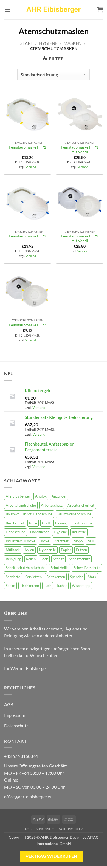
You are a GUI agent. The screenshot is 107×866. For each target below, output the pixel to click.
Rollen (31, 559)
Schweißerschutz (87, 568)
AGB (8, 704)
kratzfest (61, 541)
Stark (92, 577)
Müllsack (13, 550)
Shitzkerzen (56, 577)
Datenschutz (16, 725)
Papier (66, 550)
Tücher (61, 585)
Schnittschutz (79, 559)
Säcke (10, 585)
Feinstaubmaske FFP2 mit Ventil (79, 238)
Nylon (29, 550)
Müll (91, 541)
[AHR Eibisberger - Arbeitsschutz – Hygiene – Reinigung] (53, 9)
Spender (76, 577)
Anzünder (59, 496)
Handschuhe (15, 532)
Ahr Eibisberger (18, 496)
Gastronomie (82, 523)
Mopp (78, 541)
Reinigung (13, 559)
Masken (72, 43)
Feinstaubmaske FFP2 (27, 236)
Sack (44, 559)
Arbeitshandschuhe (21, 505)
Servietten (33, 577)
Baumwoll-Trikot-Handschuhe (29, 514)
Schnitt (58, 559)
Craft (46, 523)
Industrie (79, 532)
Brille (33, 523)
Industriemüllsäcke (20, 541)
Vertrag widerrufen (51, 856)
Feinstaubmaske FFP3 (27, 325)
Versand (30, 167)
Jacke (44, 541)
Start (26, 43)
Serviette (13, 577)
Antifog (41, 496)
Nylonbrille (47, 550)
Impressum (14, 715)
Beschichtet (15, 523)
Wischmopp (81, 585)
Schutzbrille (59, 568)
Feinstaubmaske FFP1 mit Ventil (79, 149)
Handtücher (39, 532)
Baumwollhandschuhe (74, 514)
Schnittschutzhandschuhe (26, 568)
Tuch (47, 585)
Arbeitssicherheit (80, 505)
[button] (7, 9)
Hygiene (48, 43)
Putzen (81, 550)
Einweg (61, 523)
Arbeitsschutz (52, 505)
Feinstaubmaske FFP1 (27, 147)
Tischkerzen (29, 585)
